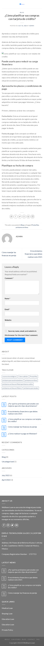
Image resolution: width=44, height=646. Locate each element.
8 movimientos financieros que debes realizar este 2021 (33, 254)
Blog (22, 12)
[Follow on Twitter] (12, 525)
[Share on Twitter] (20, 217)
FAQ (37, 639)
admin (31, 25)
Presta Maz (35, 225)
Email (7, 309)
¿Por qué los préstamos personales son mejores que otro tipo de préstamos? (23, 404)
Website (8, 320)
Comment (9, 278)
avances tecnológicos (9, 376)
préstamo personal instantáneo (12, 380)
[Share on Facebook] (16, 217)
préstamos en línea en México (12, 388)
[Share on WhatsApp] (11, 217)
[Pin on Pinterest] (28, 217)
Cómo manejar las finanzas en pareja (22, 427)
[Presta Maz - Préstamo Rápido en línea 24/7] (22, 4)
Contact (31, 639)
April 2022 (6, 480)
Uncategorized (8, 461)
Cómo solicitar (23, 376)
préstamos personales (31, 388)
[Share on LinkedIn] (32, 217)
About (7, 639)
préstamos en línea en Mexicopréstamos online (17, 384)
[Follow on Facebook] (4, 525)
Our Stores (15, 639)
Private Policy (7, 630)
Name (7, 299)
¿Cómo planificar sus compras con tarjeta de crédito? (24, 420)
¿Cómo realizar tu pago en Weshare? (22, 433)
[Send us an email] (17, 525)
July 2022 (6, 475)
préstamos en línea (22, 227)
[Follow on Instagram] (8, 525)
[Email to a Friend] (24, 217)
